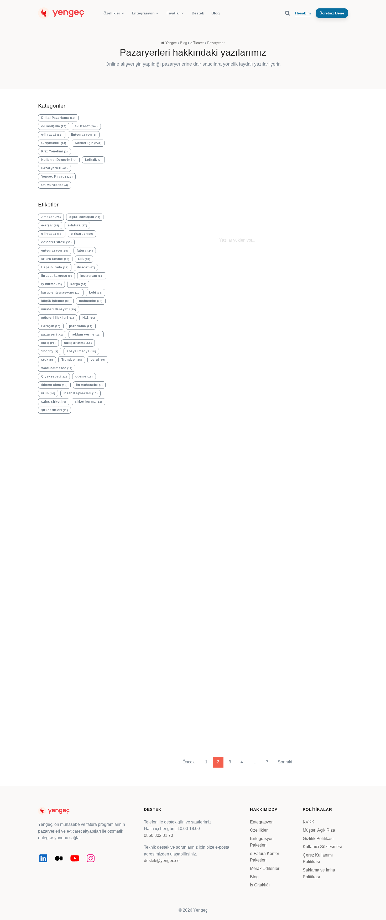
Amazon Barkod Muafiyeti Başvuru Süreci (148, 176)
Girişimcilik (53, 143)
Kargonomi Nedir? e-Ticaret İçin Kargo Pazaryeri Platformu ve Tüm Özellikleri (266, 185)
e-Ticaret (86, 126)
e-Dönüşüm (53, 126)
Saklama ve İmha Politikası (319, 873)
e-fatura (77, 225)
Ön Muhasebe (54, 185)
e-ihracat (51, 234)
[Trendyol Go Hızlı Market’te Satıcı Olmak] (180, 646)
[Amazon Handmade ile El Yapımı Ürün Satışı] (294, 646)
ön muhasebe (89, 385)
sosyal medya (81, 351)
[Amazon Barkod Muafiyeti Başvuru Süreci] (151, 125)
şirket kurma (88, 401)
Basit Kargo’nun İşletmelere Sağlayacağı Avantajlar (151, 404)
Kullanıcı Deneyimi (58, 160)
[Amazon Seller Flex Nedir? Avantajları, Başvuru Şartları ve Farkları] (266, 350)
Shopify (49, 351)
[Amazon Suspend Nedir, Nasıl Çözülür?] (208, 125)
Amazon (51, 217)
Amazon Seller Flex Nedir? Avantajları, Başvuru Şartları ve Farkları (266, 407)
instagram (91, 276)
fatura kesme (55, 259)
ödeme (84, 376)
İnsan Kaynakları (81, 393)
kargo (78, 284)
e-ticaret (82, 234)
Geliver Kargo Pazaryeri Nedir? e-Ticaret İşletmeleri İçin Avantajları (322, 185)
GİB (84, 259)
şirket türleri (54, 410)
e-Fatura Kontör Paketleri (264, 857)
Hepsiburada (55, 267)
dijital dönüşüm (84, 217)
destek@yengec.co (162, 860)
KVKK (308, 822)
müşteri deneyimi (58, 309)
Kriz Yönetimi (54, 151)
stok (47, 359)
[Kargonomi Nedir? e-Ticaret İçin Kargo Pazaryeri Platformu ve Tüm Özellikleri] (266, 125)
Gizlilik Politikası (318, 838)
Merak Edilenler (264, 868)
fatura (85, 250)
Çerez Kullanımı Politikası (318, 858)
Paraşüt (50, 326)
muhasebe (90, 301)
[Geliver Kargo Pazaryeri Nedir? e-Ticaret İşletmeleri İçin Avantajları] (323, 125)
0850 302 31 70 (158, 835)
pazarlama (80, 326)
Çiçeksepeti (54, 376)
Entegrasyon (83, 134)
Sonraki (285, 762)
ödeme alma (54, 385)
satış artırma (78, 343)
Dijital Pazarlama (58, 118)
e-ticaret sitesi (56, 242)
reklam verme (86, 334)
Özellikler (259, 830)
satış (48, 343)
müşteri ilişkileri (57, 318)
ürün (48, 393)
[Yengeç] (61, 12)
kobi (95, 292)
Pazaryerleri (149, 155)
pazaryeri (52, 334)
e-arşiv (50, 225)
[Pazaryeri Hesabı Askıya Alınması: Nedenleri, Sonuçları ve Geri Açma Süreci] (208, 350)
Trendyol (71, 359)
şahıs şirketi (53, 401)
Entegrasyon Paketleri (262, 842)
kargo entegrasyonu (61, 292)
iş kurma (51, 284)
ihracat (86, 267)
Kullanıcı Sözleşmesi (322, 846)
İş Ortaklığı (260, 885)
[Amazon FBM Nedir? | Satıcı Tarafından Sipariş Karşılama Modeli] (323, 350)
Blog (254, 877)
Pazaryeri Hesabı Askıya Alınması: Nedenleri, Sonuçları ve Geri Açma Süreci (207, 413)
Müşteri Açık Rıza (319, 830)
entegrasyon (54, 250)
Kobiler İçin (88, 143)
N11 (88, 318)
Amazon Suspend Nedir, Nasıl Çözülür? (206, 176)
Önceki (189, 762)
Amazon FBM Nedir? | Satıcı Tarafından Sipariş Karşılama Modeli (322, 410)
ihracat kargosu (56, 276)
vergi (98, 359)
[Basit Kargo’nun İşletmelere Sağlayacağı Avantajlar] (151, 350)
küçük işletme (56, 301)
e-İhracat (51, 134)
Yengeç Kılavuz (56, 176)
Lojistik (93, 160)
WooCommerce (56, 368)
